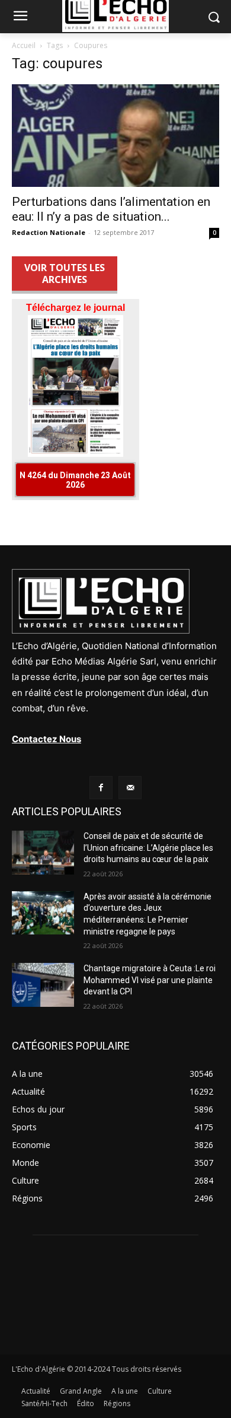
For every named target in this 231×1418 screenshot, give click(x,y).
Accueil (24, 45)
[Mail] (130, 787)
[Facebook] (101, 787)
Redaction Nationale (48, 232)
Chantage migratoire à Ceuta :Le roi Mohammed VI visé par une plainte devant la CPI (150, 980)
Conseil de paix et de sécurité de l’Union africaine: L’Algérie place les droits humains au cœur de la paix (148, 847)
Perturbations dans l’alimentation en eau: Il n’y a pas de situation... (111, 209)
